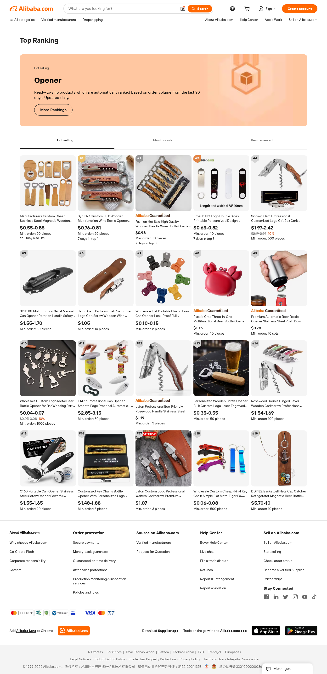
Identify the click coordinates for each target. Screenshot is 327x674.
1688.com (114, 652)
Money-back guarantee (90, 552)
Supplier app (168, 631)
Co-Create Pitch (22, 552)
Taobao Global (183, 652)
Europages (233, 652)
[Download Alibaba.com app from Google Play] (301, 631)
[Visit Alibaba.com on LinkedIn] (276, 597)
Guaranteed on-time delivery (94, 561)
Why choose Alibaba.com (28, 542)
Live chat (207, 552)
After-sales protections (90, 570)
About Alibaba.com (24, 532)
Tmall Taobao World (140, 652)
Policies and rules (86, 592)
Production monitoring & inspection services (99, 581)
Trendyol (214, 652)
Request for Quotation (153, 552)
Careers (16, 570)
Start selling (272, 552)
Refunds (206, 570)
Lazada (163, 652)
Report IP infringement (217, 579)
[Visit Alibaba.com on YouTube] (305, 597)
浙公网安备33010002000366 (241, 667)
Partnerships (273, 579)
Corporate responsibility (27, 561)
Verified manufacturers (153, 542)
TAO (201, 652)
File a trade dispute (214, 561)
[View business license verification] (206, 666)
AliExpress (95, 652)
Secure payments (86, 542)
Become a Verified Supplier (284, 570)
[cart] (248, 9)
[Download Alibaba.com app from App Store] (266, 631)
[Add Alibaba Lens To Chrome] (74, 631)
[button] (183, 8)
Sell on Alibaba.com (278, 542)
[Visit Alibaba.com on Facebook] (266, 597)
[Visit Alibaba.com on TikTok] (314, 597)
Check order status (278, 561)
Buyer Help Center (214, 542)
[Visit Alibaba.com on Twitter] (285, 597)
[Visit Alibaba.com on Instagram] (295, 597)
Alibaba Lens (26, 631)
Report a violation (213, 588)
